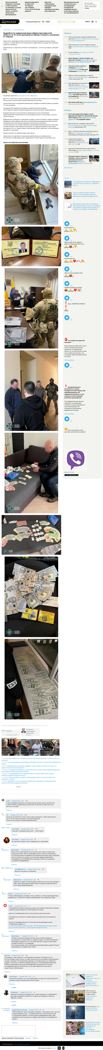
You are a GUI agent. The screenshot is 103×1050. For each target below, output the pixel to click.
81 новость (28, 735)
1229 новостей (10, 735)
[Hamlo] (4, 894)
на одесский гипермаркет (78, 70)
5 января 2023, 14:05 (33, 869)
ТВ (43, 22)
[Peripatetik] (6, 995)
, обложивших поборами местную (82, 134)
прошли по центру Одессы (76, 162)
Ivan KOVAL (15, 829)
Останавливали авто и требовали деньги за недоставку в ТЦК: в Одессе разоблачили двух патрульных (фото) (28, 774)
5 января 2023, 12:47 (17, 801)
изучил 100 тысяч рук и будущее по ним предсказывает (82, 61)
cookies (54, 1048)
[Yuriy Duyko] (5, 977)
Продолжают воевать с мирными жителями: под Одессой (76, 140)
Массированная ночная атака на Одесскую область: (78, 84)
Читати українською (19, 29)
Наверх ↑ (19, 787)
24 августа (67, 33)
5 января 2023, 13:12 (27, 850)
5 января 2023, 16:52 (17, 955)
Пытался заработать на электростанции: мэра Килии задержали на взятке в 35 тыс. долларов (30, 759)
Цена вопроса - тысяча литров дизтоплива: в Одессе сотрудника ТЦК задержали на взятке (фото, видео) (30, 752)
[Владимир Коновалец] (6, 1010)
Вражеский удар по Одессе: (77, 93)
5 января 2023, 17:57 (25, 976)
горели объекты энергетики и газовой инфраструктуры (78, 86)
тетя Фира (15, 839)
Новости (36, 22)
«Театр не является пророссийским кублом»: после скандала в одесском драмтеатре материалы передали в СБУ (85, 194)
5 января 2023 (6, 29)
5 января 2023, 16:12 (27, 936)
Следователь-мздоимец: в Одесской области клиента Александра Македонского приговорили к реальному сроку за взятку (31, 770)
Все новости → (69, 167)
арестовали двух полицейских (82, 133)
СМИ (47, 22)
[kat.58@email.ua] (7, 868)
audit (8, 801)
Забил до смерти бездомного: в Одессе (80, 75)
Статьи (29, 22)
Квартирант (15, 850)
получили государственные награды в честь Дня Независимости (83, 39)
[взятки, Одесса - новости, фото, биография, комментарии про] (4, 730)
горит (70, 94)
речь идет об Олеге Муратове (27, 96)
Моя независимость (90, 102)
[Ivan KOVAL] (6, 828)
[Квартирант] (5, 850)
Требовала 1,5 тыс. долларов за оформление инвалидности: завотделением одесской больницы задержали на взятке (29, 782)
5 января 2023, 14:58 (26, 839)
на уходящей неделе (83, 119)
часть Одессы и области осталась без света (81, 53)
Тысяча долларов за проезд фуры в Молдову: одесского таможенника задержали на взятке (31, 763)
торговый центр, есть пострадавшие (78, 96)
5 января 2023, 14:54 (29, 880)
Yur (7, 815)
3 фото (15, 735)
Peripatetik (14, 992)
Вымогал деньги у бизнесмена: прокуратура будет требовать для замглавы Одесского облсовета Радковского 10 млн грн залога (11, 751)
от (77, 127)
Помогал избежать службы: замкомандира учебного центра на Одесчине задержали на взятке (28, 778)
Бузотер (7, 955)
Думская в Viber (69, 472)
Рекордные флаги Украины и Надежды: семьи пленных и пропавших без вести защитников (78, 158)
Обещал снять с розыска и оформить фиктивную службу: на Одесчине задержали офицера (50, 752)
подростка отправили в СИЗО (77, 77)
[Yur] (3, 815)
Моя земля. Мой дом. (75, 102)
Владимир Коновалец (19, 1010)
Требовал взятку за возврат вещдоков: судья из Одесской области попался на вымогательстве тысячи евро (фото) (29, 767)
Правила (28, 1038)
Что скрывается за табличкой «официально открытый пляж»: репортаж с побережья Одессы (87, 183)
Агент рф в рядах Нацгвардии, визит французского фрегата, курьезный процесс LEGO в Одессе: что (83, 115)
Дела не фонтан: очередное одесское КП (81, 123)
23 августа (67, 110)
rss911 (11, 906)
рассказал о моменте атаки (75, 68)
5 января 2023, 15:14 (20, 906)
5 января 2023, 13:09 (27, 829)
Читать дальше (69, 360)
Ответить (9, 810)
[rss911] (5, 906)
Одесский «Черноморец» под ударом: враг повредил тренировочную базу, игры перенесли (51, 6)
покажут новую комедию (84, 150)
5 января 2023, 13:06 (16, 815)
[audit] (3, 801)
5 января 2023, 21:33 (25, 992)
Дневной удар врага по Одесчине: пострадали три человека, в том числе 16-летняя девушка (32, 6)
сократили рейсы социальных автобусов (85, 46)
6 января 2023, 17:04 (35, 1010)
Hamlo (10, 894)
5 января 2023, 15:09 (20, 894)
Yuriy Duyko (13, 976)
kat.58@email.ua (20, 869)
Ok (59, 1048)
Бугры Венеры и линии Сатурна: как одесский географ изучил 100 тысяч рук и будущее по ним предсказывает (93, 1026)
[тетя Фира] (7, 843)
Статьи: (66, 178)
